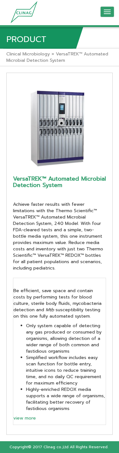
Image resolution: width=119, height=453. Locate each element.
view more (24, 418)
